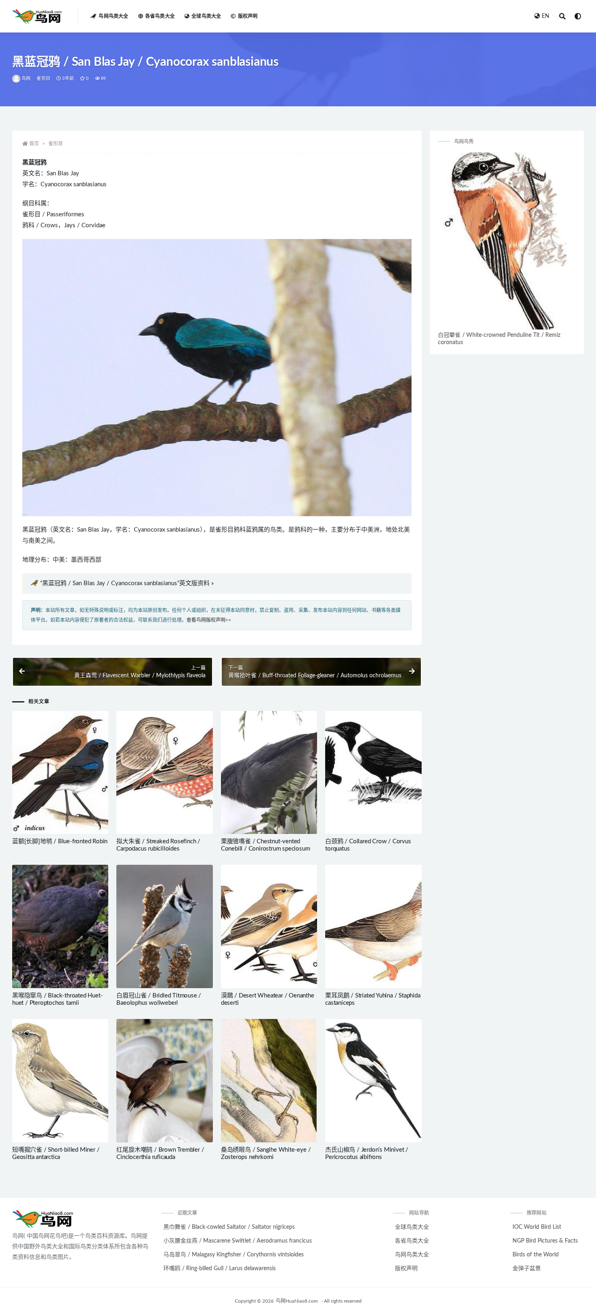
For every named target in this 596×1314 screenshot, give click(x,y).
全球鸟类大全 (206, 16)
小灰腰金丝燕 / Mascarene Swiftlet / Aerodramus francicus (237, 1241)
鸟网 (25, 78)
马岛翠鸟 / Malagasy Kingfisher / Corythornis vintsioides (233, 1255)
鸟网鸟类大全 (113, 16)
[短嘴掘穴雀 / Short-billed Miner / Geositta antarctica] (60, 1080)
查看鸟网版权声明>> (209, 620)
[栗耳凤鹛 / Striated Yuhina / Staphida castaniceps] (373, 926)
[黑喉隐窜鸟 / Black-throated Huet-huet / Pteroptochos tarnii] (60, 926)
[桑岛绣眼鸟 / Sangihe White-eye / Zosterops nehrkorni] (269, 1080)
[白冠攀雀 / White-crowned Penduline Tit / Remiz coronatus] (507, 241)
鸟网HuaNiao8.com (297, 1301)
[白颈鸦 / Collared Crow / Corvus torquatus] (373, 772)
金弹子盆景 (526, 1268)
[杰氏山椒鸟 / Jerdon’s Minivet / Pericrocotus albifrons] (373, 1080)
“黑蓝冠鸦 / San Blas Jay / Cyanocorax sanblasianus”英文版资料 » (127, 583)
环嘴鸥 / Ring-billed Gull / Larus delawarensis (219, 1268)
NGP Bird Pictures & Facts (545, 1241)
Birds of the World (535, 1255)
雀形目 (43, 78)
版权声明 (247, 16)
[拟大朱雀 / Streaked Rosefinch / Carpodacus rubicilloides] (164, 772)
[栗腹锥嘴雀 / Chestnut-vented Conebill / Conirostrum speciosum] (269, 772)
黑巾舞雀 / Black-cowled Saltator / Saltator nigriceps (229, 1227)
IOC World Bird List (536, 1227)
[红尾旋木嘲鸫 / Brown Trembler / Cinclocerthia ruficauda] (164, 1080)
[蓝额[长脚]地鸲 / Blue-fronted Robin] (60, 772)
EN (545, 16)
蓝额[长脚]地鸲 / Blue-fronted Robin (59, 841)
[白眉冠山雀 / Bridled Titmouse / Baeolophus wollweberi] (164, 926)
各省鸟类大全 (160, 16)
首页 (34, 143)
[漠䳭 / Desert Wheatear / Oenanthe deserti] (269, 926)
